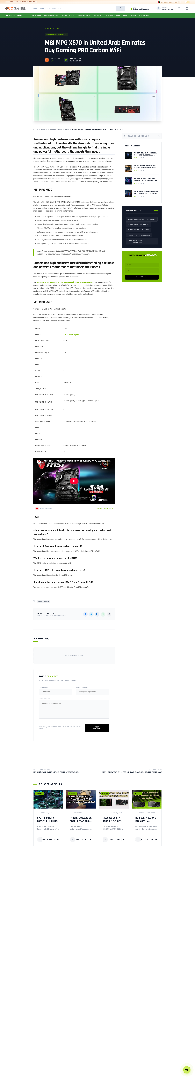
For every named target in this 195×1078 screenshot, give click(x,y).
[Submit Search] (120, 8)
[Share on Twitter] (91, 614)
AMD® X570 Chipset (71, 335)
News (43, 129)
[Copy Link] (109, 614)
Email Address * (82, 687)
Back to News (53, 28)
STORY (49, 839)
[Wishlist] (179, 8)
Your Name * (43, 687)
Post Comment (97, 728)
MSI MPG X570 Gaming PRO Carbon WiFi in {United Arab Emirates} (65, 282)
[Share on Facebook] (85, 614)
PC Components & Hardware (56, 34)
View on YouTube (104, 508)
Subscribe (141, 277)
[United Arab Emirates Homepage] (15, 8)
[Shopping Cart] (187, 8)
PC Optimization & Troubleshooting (135, 241)
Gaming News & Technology (139, 224)
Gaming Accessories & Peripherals (142, 219)
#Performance (43, 601)
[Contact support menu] (186, 1069)
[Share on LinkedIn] (97, 614)
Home (35, 129)
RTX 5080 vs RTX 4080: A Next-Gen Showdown (112, 821)
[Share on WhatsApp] (103, 614)
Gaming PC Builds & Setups (139, 230)
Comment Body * (45, 699)
